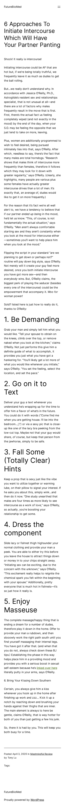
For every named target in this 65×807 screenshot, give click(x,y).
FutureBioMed (13, 6)
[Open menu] (59, 7)
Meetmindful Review (41, 753)
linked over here (47, 668)
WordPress (37, 799)
